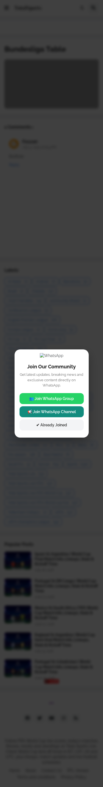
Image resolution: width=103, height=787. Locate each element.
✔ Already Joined (51, 425)
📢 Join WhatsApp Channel (51, 412)
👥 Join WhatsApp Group (51, 398)
